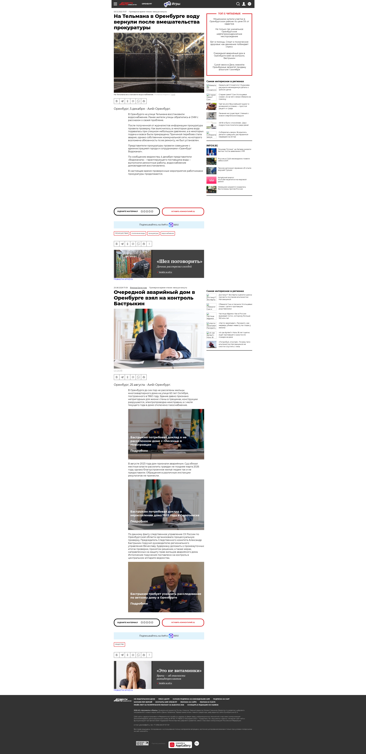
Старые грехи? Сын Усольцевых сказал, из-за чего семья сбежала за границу (235, 96)
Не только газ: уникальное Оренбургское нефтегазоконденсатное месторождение (229, 33)
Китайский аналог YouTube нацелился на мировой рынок (232, 180)
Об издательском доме (144, 699)
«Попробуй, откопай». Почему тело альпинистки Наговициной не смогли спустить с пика (234, 344)
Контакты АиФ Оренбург (166, 702)
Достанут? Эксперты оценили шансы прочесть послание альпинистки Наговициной (235, 297)
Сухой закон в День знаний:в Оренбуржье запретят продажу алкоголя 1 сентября (229, 67)
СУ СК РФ (118, 370)
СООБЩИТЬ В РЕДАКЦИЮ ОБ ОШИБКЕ (202, 705)
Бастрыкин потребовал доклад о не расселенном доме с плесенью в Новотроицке (158, 441)
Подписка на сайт (221, 699)
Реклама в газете (207, 702)
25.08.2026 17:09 (121, 288)
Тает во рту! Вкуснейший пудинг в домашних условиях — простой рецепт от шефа (234, 106)
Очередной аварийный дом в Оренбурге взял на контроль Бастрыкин (229, 55)
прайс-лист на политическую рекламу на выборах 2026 (159, 705)
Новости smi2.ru (123, 279)
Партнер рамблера (158, 743)
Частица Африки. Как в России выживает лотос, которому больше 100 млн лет (234, 316)
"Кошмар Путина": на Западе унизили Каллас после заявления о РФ (234, 150)
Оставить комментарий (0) (183, 211)
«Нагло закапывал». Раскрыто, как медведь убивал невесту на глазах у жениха (235, 325)
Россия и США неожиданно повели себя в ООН (234, 160)
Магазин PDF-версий (143, 702)
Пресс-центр (163, 699)
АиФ (173, 94)
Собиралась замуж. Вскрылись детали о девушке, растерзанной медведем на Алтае (233, 134)
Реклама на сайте (188, 702)
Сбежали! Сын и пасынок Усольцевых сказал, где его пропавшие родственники (235, 306)
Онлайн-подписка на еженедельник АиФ (191, 699)
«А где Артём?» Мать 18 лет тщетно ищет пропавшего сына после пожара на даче (234, 334)
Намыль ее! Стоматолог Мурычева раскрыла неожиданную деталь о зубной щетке (234, 87)
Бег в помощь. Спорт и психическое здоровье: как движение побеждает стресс (229, 44)
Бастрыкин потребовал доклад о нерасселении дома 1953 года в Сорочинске (164, 513)
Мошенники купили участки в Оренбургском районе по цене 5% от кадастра (229, 21)
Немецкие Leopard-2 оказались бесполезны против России (232, 188)
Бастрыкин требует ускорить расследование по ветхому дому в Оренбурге (165, 595)
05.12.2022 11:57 (120, 12)
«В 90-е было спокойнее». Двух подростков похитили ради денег (234, 124)
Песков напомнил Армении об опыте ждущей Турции (234, 169)
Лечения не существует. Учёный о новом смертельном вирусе (234, 114)
